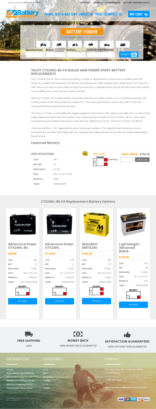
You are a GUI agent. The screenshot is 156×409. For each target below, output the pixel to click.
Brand (49, 50)
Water (46, 387)
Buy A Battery (66, 14)
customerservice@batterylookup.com (125, 387)
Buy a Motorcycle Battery (20, 373)
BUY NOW (22, 301)
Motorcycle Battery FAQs (20, 380)
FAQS (99, 14)
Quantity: (112, 159)
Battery (71, 50)
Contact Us (113, 14)
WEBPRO (15, 400)
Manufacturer (34, 50)
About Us (86, 14)
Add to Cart (142, 159)
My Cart (137, 14)
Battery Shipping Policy (136, 2)
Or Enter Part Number (100, 49)
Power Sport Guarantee (107, 2)
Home (48, 14)
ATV (45, 369)
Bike (45, 373)
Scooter (47, 376)
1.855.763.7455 (113, 379)
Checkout (85, 2)
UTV (45, 384)
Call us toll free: (24, 2)
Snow (46, 380)
